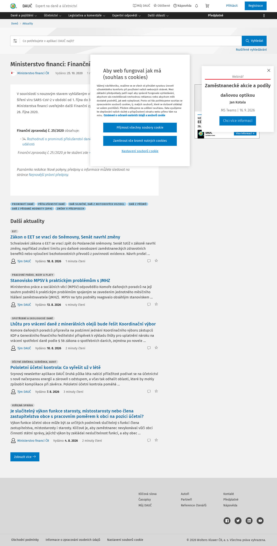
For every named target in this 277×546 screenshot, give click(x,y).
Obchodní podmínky (25, 540)
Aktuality (28, 23)
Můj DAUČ (145, 505)
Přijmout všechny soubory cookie (140, 127)
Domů (14, 23)
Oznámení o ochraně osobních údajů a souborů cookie (134, 115)
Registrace (255, 6)
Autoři (185, 494)
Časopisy (144, 499)
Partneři (186, 499)
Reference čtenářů (193, 505)
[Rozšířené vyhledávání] (15, 41)
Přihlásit (232, 6)
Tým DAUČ (24, 261)
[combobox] (138, 41)
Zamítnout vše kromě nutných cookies (140, 141)
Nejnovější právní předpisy (48, 175)
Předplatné (230, 499)
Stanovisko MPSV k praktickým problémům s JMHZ (60, 280)
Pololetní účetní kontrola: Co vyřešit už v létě (55, 367)
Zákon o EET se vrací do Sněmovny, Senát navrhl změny (65, 237)
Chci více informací (237, 121)
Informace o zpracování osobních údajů (73, 540)
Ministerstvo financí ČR (33, 73)
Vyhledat (257, 41)
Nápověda (184, 5)
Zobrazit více (23, 457)
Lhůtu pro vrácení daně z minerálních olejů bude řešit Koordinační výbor (83, 324)
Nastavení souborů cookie (125, 540)
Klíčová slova (147, 494)
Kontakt (228, 494)
